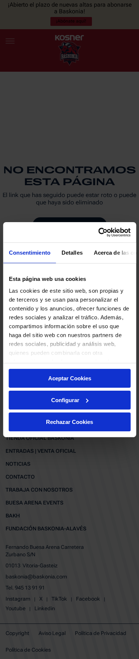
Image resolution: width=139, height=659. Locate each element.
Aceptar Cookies (69, 378)
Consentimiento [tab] (29, 252)
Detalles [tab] (71, 252)
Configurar (65, 400)
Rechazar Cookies (69, 421)
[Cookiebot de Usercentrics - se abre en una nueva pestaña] (98, 232)
